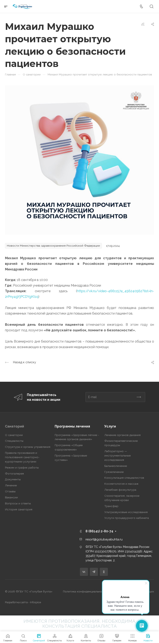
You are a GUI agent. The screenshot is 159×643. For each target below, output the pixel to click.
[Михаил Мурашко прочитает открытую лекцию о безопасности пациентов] (79, 160)
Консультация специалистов (124, 477)
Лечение (11, 485)
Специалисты (14, 440)
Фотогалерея (14, 473)
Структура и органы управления (27, 446)
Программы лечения (72, 426)
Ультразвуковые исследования (126, 512)
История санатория (18, 509)
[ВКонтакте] (84, 572)
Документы (13, 479)
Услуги (110, 426)
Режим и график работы (22, 467)
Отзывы (10, 491)
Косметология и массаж (121, 483)
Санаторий (14, 426)
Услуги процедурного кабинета (126, 517)
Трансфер (111, 506)
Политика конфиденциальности (85, 591)
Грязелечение (114, 471)
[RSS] (142, 24)
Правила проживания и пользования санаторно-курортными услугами (22, 457)
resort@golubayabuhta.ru (104, 539)
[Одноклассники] (104, 572)
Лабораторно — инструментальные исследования (117, 455)
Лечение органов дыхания (122, 435)
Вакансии (11, 497)
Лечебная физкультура (120, 489)
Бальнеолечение (115, 465)
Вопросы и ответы (18, 503)
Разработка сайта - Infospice (23, 602)
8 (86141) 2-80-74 (99, 531)
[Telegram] (94, 572)
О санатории (14, 435)
